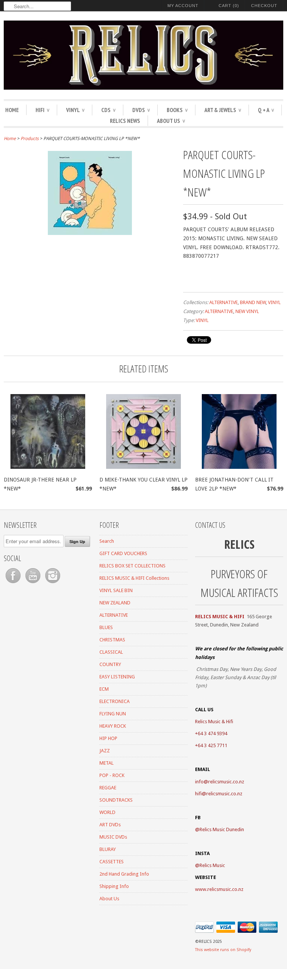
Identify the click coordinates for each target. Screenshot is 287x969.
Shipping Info (114, 886)
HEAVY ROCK (112, 726)
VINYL (75, 110)
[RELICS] (143, 56)
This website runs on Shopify (223, 949)
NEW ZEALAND (114, 603)
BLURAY (107, 849)
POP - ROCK (111, 775)
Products (29, 138)
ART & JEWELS (222, 110)
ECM (104, 689)
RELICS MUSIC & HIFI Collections (134, 578)
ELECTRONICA (114, 701)
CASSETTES (111, 861)
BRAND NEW (253, 302)
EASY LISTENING (117, 676)
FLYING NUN (112, 713)
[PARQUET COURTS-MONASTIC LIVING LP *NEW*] (90, 233)
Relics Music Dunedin (222, 829)
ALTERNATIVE (223, 302)
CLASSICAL (111, 652)
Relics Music (212, 865)
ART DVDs (110, 824)
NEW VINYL (247, 311)
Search (106, 541)
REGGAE (107, 787)
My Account (182, 5)
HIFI (42, 110)
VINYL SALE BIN (116, 590)
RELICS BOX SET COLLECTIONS (132, 566)
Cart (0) (229, 5)
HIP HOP (108, 738)
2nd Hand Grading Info (124, 874)
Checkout (264, 5)
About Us (171, 120)
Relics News (125, 120)
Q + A (266, 110)
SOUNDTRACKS (116, 800)
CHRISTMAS (112, 640)
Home (12, 110)
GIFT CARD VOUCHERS (123, 553)
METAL (106, 763)
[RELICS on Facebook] (14, 583)
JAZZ (104, 750)
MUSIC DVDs (113, 837)
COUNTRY (110, 664)
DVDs (141, 110)
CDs (108, 110)
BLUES (106, 627)
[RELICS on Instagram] (52, 583)
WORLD (107, 812)
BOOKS (177, 110)
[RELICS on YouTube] (33, 583)
